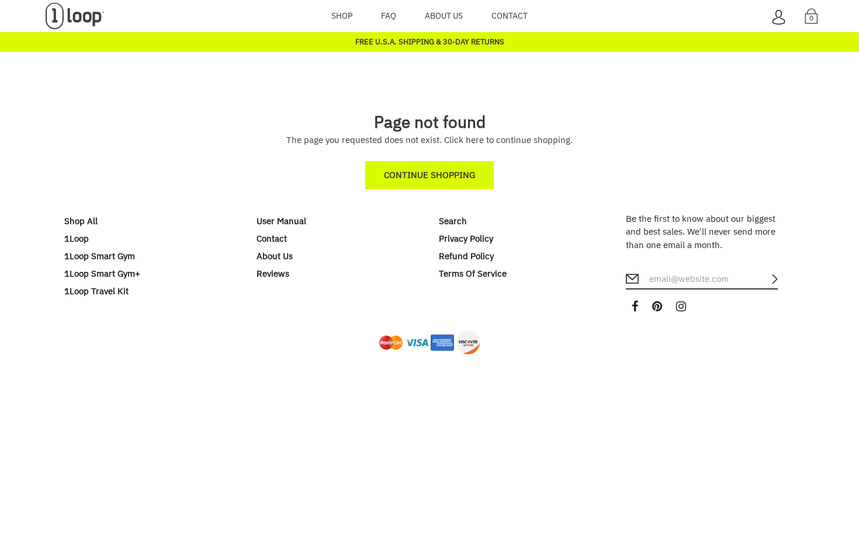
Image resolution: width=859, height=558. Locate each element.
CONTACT (509, 16)
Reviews (273, 273)
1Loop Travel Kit (96, 291)
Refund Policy (466, 255)
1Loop (76, 238)
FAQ (388, 16)
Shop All (81, 220)
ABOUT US (444, 16)
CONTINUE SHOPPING (429, 174)
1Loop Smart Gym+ (102, 273)
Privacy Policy (466, 238)
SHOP (341, 16)
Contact (272, 238)
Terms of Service (473, 273)
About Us (275, 255)
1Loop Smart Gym (99, 255)
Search (453, 220)
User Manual (281, 220)
